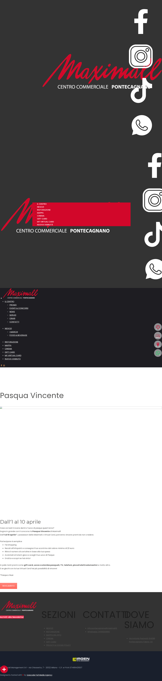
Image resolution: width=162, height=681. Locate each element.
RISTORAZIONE (53, 631)
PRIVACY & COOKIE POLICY (58, 645)
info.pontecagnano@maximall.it (102, 628)
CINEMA (49, 638)
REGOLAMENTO (8, 586)
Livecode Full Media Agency (39, 675)
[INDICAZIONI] (158, 344)
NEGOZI (49, 628)
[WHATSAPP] (158, 353)
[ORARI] (158, 327)
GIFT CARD (51, 642)
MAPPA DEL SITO (53, 635)
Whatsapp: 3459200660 (99, 631)
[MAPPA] (158, 336)
